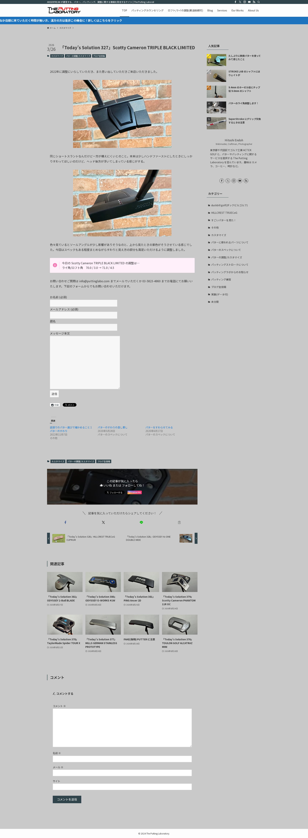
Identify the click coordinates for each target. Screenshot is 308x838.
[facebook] (235, 2)
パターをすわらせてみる (159, 427)
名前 (57, 753)
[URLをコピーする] (179, 522)
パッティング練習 (221, 279)
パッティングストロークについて (229, 264)
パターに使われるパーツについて (229, 242)
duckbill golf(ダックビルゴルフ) (229, 205)
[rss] (254, 2)
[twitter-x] (240, 2)
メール (58, 767)
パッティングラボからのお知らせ (229, 272)
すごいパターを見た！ (223, 220)
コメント (59, 706)
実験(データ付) (219, 294)
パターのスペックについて (226, 250)
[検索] (258, 2)
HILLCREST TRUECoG (224, 212)
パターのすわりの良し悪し (113, 427)
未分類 (215, 301)
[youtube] (249, 2)
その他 (215, 227)
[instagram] (244, 2)
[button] (122, 114)
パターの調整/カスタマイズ (78, 55)
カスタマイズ (57, 55)
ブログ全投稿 (99, 55)
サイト (56, 781)
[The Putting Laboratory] (64, 10)
